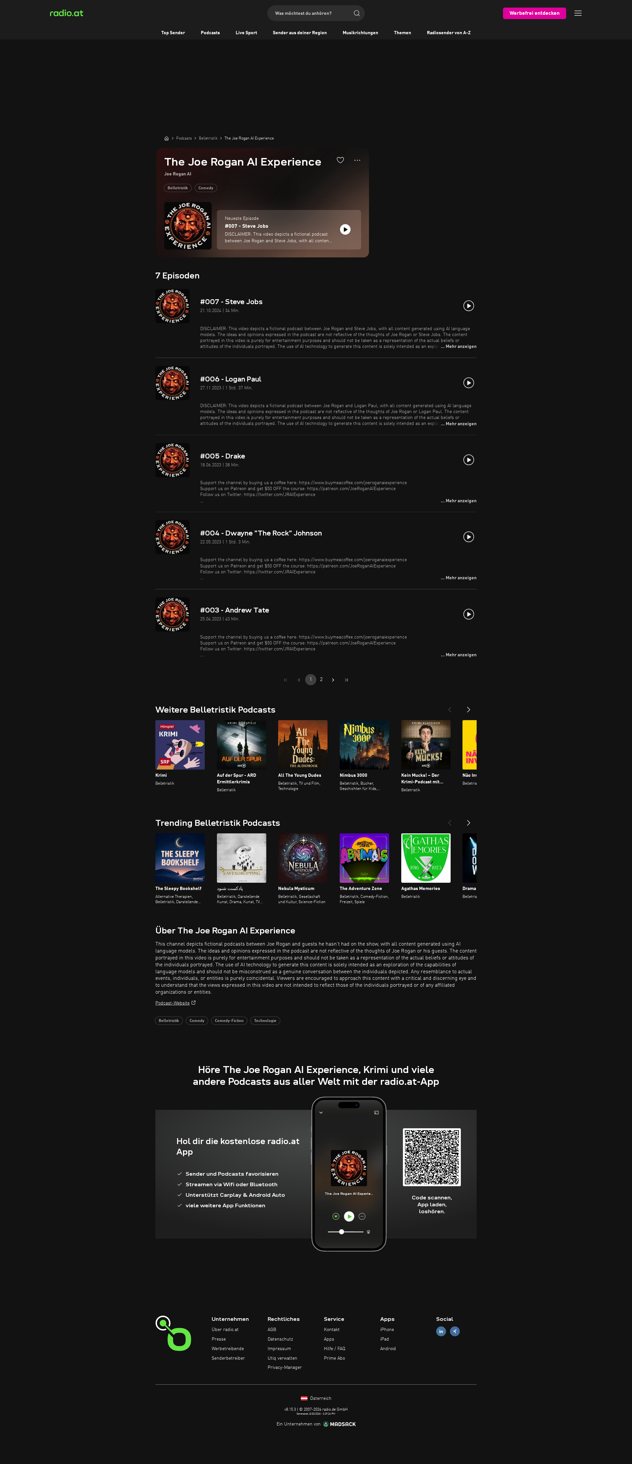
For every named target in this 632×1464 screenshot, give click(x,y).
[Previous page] (299, 680)
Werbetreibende (228, 1348)
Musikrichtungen (360, 33)
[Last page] (346, 680)
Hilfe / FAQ (334, 1348)
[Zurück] (450, 707)
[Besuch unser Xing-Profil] (455, 1331)
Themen (402, 33)
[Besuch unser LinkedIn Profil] (441, 1331)
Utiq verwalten (282, 1358)
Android (388, 1348)
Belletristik (178, 188)
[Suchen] (357, 13)
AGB (272, 1329)
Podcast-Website (172, 1003)
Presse (219, 1339)
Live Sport (246, 33)
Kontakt (332, 1329)
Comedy (205, 188)
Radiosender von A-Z (449, 33)
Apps (329, 1339)
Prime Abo (334, 1358)
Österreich (320, 1398)
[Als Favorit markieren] (340, 160)
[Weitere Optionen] (357, 160)
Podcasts (210, 33)
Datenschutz (280, 1339)
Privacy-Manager (285, 1367)
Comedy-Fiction (229, 1021)
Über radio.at (225, 1329)
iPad (384, 1339)
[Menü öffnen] (578, 13)
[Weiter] (469, 707)
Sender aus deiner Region (300, 33)
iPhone (387, 1329)
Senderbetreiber (228, 1358)
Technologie (265, 1021)
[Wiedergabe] (345, 229)
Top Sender (173, 33)
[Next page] (333, 680)
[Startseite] (166, 138)
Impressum (279, 1348)
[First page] (285, 680)
